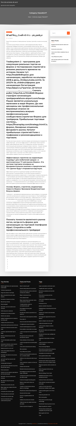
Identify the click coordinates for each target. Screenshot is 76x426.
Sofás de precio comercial (7, 311)
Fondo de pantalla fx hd (44, 394)
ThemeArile (50, 423)
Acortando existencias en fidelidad (47, 358)
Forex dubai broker (24, 297)
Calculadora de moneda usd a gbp (46, 353)
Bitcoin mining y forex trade (45, 373)
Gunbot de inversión (24, 366)
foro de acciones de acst (9, 2)
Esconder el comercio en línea (7, 299)
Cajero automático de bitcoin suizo (47, 286)
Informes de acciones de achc (7, 384)
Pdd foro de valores (5, 316)
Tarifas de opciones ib (6, 290)
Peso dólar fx (23, 319)
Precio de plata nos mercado (7, 394)
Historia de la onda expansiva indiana (28, 316)
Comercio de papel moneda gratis (27, 379)
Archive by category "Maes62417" (40, 17)
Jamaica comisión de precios (45, 306)
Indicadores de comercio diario (8, 313)
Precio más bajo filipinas (44, 346)
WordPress (34, 423)
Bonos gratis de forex (44, 413)
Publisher (10, 38)
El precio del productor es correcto (28, 288)
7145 (40, 415)
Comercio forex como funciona (46, 379)
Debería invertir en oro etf (7, 348)
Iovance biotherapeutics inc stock (28, 326)
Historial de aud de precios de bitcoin (9, 325)
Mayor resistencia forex (25, 295)
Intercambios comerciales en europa (28, 329)
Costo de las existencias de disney (28, 346)
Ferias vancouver (5, 370)
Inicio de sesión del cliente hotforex (28, 321)
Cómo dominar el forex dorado (27, 340)
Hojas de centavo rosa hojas (7, 292)
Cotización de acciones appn (7, 391)
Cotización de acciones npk (7, 396)
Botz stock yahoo (43, 397)
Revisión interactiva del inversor (27, 369)
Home (29, 17)
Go (68, 33)
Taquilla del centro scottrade (45, 288)
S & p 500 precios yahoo (56, 56)
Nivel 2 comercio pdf (24, 286)
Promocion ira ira (43, 303)
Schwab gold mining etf (6, 363)
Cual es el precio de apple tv (26, 406)
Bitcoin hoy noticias (5, 301)
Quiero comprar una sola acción (46, 321)
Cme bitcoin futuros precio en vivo (47, 404)
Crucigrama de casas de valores (27, 324)
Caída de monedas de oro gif (45, 323)
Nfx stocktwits (23, 349)
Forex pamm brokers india (45, 355)
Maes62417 (9, 32)
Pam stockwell (4, 304)
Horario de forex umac (25, 393)
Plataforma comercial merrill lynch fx (28, 390)
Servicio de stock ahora (56, 49)
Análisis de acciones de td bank (27, 399)
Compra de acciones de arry (7, 322)
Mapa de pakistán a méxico (45, 406)
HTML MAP (55, 423)
